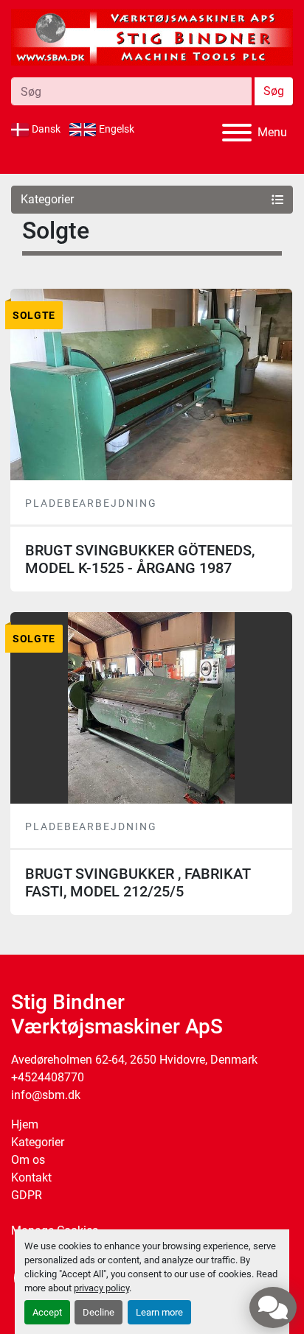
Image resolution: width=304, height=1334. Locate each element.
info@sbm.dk (45, 1095)
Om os (28, 1160)
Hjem (24, 1124)
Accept (47, 1312)
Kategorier (37, 1142)
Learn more (159, 1312)
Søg (273, 91)
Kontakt (31, 1177)
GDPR (26, 1195)
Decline (98, 1312)
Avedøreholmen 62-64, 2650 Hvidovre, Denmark (134, 1060)
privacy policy (101, 1287)
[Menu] (237, 132)
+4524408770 (47, 1077)
